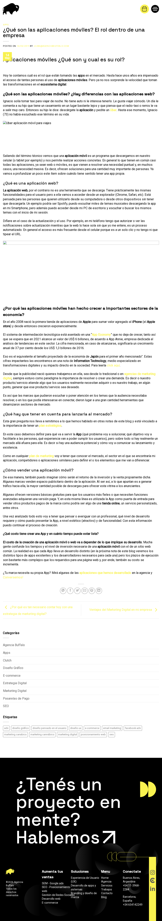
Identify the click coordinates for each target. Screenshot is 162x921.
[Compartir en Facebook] (70, 590)
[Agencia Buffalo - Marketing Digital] (13, 9)
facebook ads (133, 728)
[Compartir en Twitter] (77, 590)
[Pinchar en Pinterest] (92, 590)
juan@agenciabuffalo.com (51, 46)
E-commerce (12, 675)
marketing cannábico (42, 734)
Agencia (106, 881)
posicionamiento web (93, 734)
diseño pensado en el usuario (49, 728)
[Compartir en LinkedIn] (99, 590)
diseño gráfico (20, 728)
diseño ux (75, 728)
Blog (104, 897)
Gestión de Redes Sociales (58, 895)
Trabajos (106, 889)
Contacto (107, 893)
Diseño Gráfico (13, 668)
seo (111, 734)
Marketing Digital (14, 691)
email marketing (112, 728)
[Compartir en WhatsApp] (63, 590)
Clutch (7, 660)
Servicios (106, 885)
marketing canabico (15, 734)
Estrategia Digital (15, 683)
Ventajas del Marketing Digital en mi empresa (121, 610)
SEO (6, 706)
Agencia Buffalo (14, 645)
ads (6, 728)
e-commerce (92, 728)
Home (105, 877)
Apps (6, 24)
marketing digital (67, 734)
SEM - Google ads (53, 883)
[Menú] (156, 10)
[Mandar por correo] (84, 590)
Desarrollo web (51, 898)
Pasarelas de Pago (16, 698)
